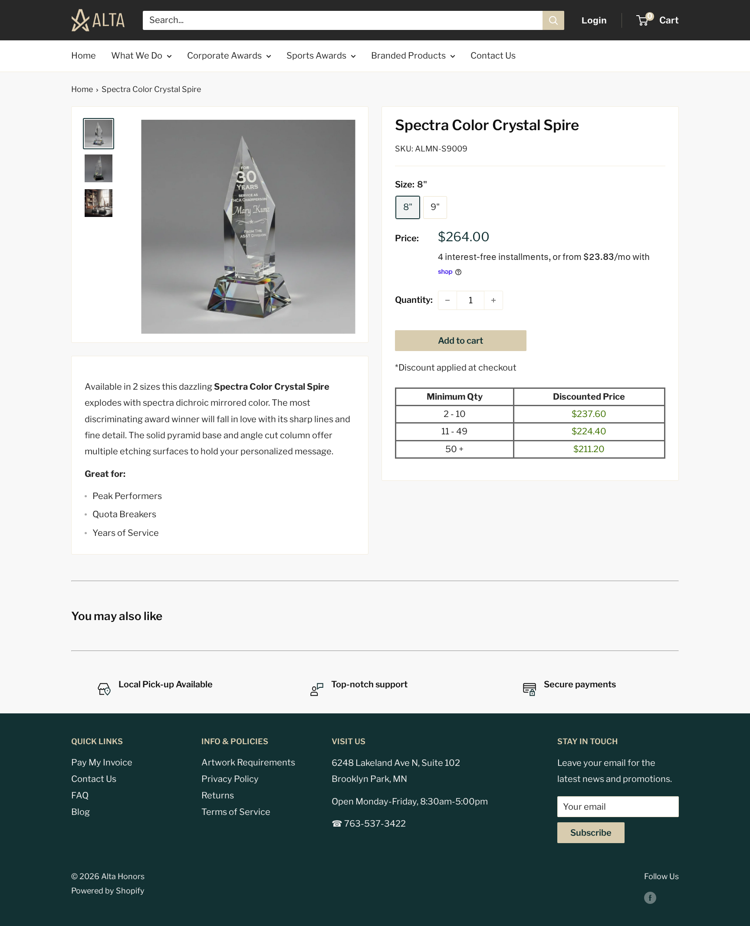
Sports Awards (316, 55)
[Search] (553, 20)
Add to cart (460, 340)
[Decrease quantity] (447, 300)
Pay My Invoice (101, 762)
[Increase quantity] (493, 300)
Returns (217, 795)
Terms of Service (235, 812)
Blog (80, 812)
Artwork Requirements (248, 762)
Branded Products (408, 55)
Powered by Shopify (108, 890)
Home (83, 55)
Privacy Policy (230, 779)
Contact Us (493, 55)
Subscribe (591, 832)
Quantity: (414, 300)
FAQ (80, 795)
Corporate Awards (224, 55)
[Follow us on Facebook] (650, 897)
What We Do (136, 55)
